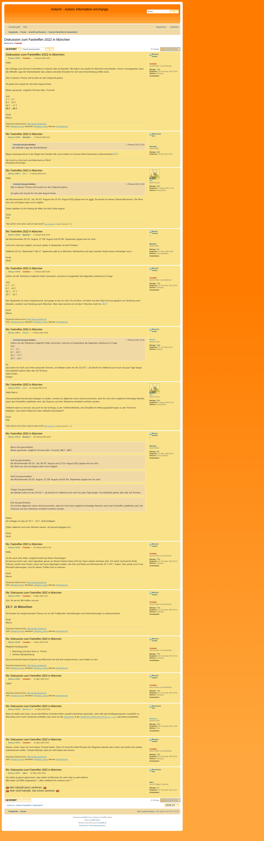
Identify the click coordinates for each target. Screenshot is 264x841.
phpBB (84, 817)
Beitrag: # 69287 (14, 596)
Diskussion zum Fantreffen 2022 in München (37, 39)
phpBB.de (102, 823)
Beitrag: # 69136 (14, 548)
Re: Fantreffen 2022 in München (24, 134)
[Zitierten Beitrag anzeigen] (37, 144)
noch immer (112, 717)
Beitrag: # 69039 (14, 272)
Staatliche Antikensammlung (93, 717)
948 (157, 249)
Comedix (18, 43)
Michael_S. (153, 719)
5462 (158, 152)
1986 (158, 345)
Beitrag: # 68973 (14, 174)
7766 (158, 69)
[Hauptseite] (28, 14)
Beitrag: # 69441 (14, 743)
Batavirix (152, 244)
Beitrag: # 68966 (14, 137)
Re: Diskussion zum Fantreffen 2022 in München (33, 592)
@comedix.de (62, 126)
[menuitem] (24, 27)
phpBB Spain (95, 820)
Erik (150, 181)
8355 (158, 186)
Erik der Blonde (49, 224)
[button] (178, 49)
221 (157, 788)
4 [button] (171, 49)
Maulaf (152, 339)
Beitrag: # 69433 (14, 709)
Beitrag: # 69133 (14, 388)
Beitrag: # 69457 (14, 773)
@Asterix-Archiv (17, 126)
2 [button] (165, 49)
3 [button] (168, 49)
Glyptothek (69, 717)
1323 (158, 724)
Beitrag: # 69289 (14, 642)
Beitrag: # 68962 (14, 58)
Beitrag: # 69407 (14, 679)
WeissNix (153, 146)
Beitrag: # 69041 (14, 333)
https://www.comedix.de (36, 124)
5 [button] (175, 49)
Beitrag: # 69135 (14, 437)
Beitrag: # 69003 (14, 235)
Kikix (151, 782)
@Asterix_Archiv (41, 126)
